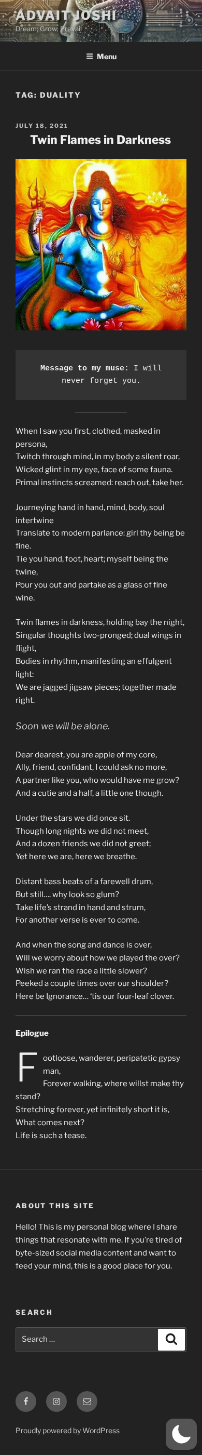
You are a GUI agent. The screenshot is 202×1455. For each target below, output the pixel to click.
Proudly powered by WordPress (68, 1430)
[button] (181, 1434)
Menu (107, 56)
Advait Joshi (66, 15)
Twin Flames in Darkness (100, 139)
